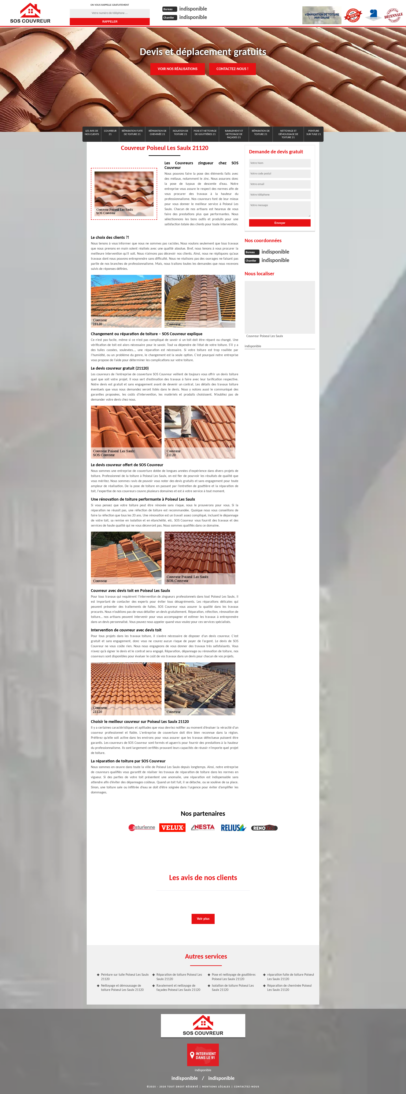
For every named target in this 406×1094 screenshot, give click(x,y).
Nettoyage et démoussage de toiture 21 (288, 134)
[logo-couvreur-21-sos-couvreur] (30, 12)
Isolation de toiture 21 (180, 133)
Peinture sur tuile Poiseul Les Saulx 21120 (125, 977)
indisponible (193, 9)
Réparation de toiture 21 (261, 133)
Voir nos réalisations (178, 69)
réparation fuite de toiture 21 (132, 133)
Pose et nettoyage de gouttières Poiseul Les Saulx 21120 (233, 977)
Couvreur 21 (110, 133)
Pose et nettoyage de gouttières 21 (205, 133)
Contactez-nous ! (232, 69)
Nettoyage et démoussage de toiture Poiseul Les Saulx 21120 (122, 988)
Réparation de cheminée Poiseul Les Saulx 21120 (289, 988)
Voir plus (203, 919)
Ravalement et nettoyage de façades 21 (234, 134)
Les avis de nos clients (92, 133)
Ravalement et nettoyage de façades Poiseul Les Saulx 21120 (178, 988)
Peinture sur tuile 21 (313, 133)
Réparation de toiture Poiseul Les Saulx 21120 (179, 977)
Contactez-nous (246, 1087)
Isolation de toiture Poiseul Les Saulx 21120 (233, 988)
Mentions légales (216, 1087)
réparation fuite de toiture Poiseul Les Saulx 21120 (290, 977)
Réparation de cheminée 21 (157, 133)
